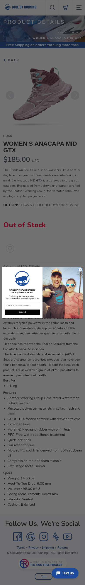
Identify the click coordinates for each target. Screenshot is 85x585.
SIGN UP (22, 312)
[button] (22, 278)
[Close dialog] (80, 269)
